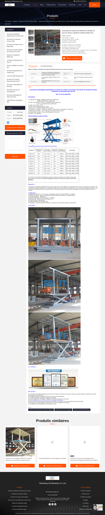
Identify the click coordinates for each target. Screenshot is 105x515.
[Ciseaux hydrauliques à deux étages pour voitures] (20, 442)
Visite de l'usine (85, 493)
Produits (35, 4)
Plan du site (85, 506)
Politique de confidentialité (85, 509)
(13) (13, 90)
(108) (14, 40)
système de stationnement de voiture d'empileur (41, 409)
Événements (72, 4)
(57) (13, 80)
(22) (13, 56)
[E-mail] (8, 123)
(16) (15, 76)
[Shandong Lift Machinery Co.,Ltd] (10, 5)
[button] (31, 53)
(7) (14, 61)
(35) (14, 71)
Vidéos (41, 4)
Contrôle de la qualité (85, 497)
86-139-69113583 (95, 1)
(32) (15, 50)
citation (94, 4)
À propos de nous (51, 4)
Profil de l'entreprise (85, 490)
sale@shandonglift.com (81, 1)
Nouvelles (85, 500)
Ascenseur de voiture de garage (63, 409)
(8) (14, 85)
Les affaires (85, 503)
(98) (15, 45)
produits (15, 21)
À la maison (27, 4)
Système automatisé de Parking (81, 409)
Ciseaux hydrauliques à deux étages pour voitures (20, 458)
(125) (15, 35)
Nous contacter (62, 4)
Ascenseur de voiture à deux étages (28, 21)
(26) (15, 66)
